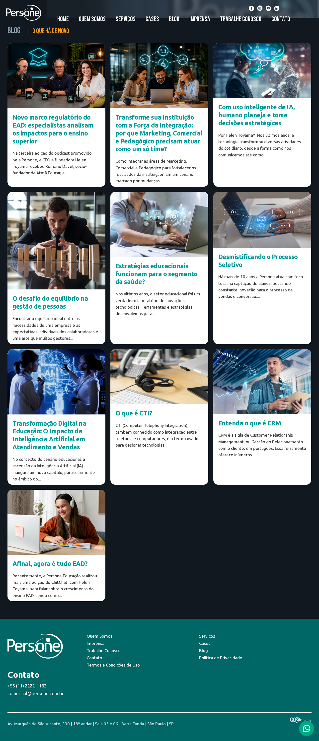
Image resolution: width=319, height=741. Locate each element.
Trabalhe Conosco (240, 19)
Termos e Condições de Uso (113, 665)
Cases (152, 19)
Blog (174, 19)
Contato (280, 19)
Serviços (126, 19)
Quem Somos (92, 19)
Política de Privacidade (220, 657)
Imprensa (199, 19)
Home (63, 19)
